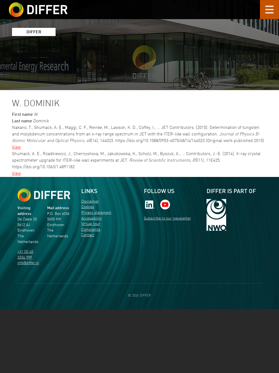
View (16, 147)
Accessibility (91, 218)
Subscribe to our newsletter (167, 218)
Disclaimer (90, 201)
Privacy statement (96, 213)
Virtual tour (90, 224)
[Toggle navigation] (269, 9)
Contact (87, 235)
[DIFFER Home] (38, 6)
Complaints (90, 230)
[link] (150, 204)
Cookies (87, 207)
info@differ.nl (28, 263)
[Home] (43, 195)
